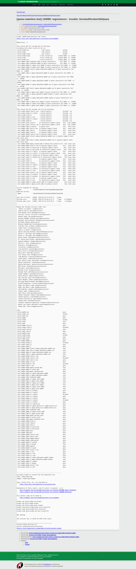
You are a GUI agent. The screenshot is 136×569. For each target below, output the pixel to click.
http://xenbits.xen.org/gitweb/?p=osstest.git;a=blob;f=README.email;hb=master (48, 490)
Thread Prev (33, 15)
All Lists (22, 12)
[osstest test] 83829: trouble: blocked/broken (42, 535)
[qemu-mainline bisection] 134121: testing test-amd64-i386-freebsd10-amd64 (52, 533)
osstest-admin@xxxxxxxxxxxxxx (52, 24)
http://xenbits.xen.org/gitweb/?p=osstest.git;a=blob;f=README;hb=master (46, 492)
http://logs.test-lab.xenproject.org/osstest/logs (37, 484)
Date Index (48, 15)
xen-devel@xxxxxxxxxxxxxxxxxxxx (33, 24)
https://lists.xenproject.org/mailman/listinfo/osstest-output (39, 528)
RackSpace (47, 564)
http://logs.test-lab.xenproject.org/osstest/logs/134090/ (37, 38)
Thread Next (41, 15)
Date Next (26, 15)
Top (18, 12)
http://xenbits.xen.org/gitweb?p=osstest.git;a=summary (39, 497)
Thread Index (56, 15)
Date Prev (20, 15)
